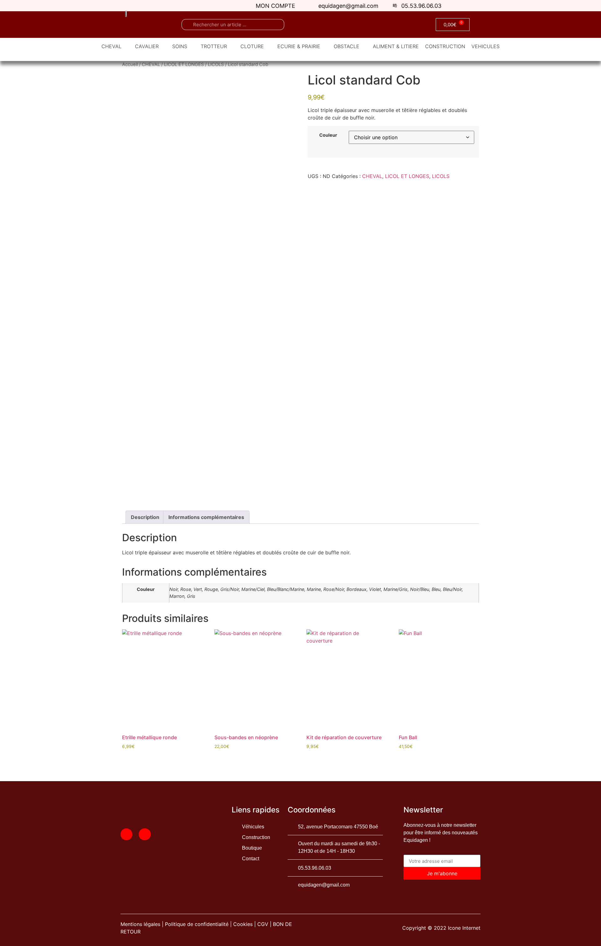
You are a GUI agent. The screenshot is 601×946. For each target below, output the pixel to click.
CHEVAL (151, 64)
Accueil (130, 64)
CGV (262, 924)
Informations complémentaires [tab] (206, 517)
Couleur (328, 135)
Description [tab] (145, 517)
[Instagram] (145, 834)
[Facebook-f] (126, 834)
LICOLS (216, 64)
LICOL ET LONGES (184, 64)
